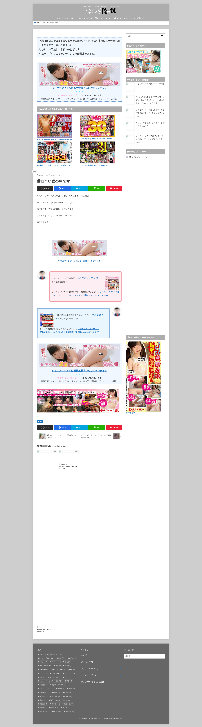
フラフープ (69, 673)
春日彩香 (43, 696)
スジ (68, 666)
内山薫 (61, 689)
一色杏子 (58, 681)
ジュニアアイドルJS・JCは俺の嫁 (96, 718)
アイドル (87, 662)
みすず (61, 658)
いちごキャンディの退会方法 (134, 18)
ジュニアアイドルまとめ (93, 682)
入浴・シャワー (47, 689)
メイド (67, 677)
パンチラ (43, 673)
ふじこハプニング (47, 658)
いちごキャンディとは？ (66, 18)
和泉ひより (44, 692)
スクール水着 (45, 666)
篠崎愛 (43, 708)
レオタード (45, 681)
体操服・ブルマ (58, 685)
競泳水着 (68, 704)
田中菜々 (56, 704)
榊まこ (43, 700)
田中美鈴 (43, 704)
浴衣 (67, 700)
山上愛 (56, 692)
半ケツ (72, 689)
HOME (38, 22)
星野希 (67, 692)
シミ (67, 662)
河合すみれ (55, 700)
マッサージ (55, 677)
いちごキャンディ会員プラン (111, 18)
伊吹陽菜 (43, 685)
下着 (69, 681)
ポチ (42, 677)
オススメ (43, 662)
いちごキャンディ (89, 669)
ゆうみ (72, 658)
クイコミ (56, 662)
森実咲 (67, 696)
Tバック (44, 654)
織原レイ (54, 708)
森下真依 (56, 696)
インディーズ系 (88, 675)
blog (43, 22)
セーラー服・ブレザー (49, 669)
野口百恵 (57, 711)
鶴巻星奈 (70, 711)
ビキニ (56, 673)
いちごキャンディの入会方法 (88, 18)
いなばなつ (57, 654)
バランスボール (68, 669)
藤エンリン (44, 711)
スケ (58, 666)
